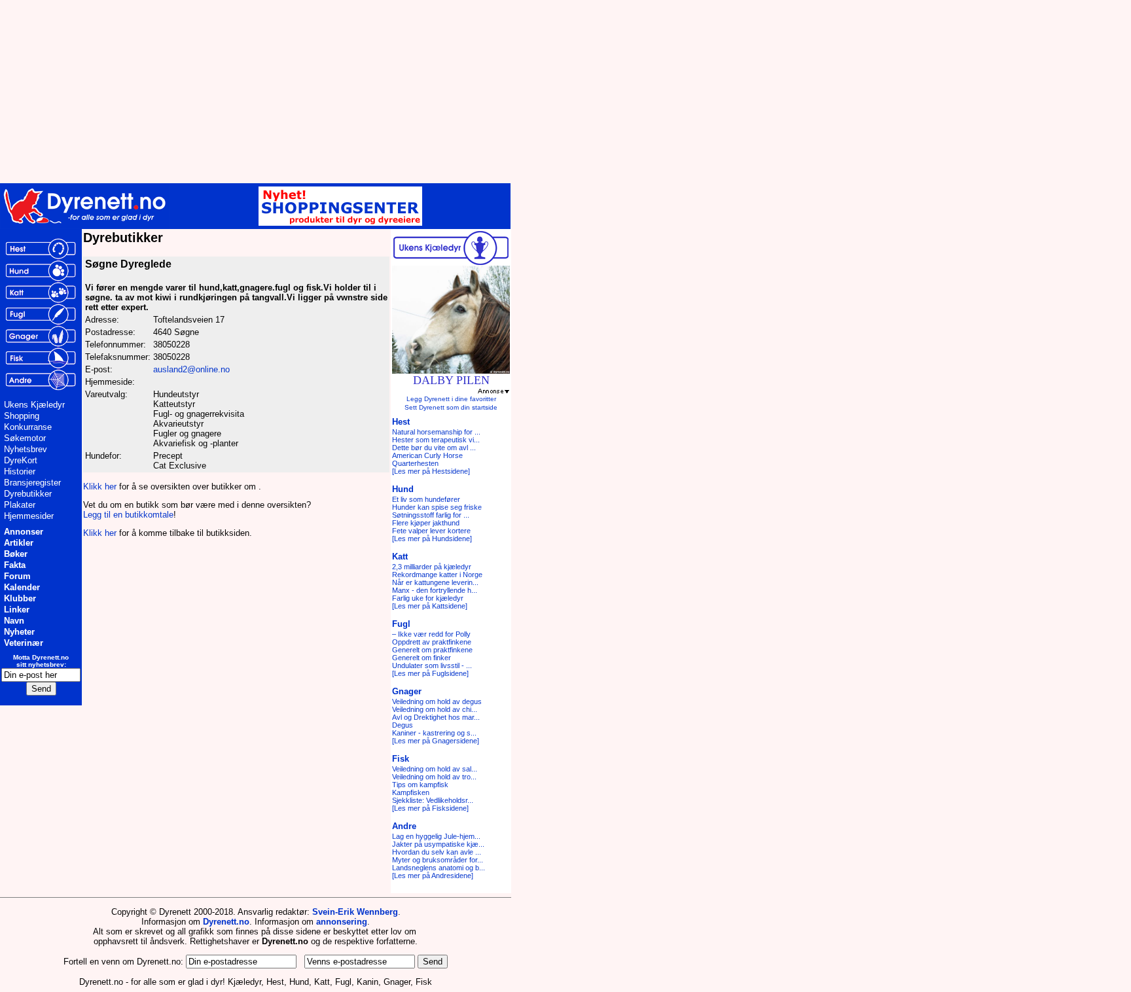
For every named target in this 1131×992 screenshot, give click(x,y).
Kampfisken (410, 792)
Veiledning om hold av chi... (434, 709)
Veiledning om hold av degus (437, 701)
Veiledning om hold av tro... (434, 777)
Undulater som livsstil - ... (432, 665)
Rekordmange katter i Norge (437, 574)
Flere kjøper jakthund (425, 523)
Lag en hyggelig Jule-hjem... (436, 836)
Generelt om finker (421, 658)
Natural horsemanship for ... (436, 432)
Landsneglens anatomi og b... (438, 868)
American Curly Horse (427, 455)
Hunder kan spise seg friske (437, 507)
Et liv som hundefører (426, 499)
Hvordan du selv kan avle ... (436, 852)
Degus (402, 725)
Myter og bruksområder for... (437, 860)
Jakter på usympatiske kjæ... (438, 844)
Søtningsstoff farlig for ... (430, 515)
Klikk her (100, 486)
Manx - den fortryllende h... (434, 590)
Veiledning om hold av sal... (434, 769)
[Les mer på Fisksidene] (430, 808)
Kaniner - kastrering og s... (434, 733)
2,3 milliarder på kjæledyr (431, 567)
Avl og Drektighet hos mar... (436, 717)
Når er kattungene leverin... (435, 582)
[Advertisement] (320, 91)
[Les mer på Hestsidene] (431, 471)
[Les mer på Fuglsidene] (430, 673)
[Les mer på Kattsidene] (429, 606)
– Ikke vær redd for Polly (431, 634)
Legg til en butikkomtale (128, 515)
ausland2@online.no (191, 369)
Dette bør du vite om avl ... (434, 448)
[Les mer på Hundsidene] (432, 538)
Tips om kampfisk (420, 784)
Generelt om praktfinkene (432, 650)
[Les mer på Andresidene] (432, 875)
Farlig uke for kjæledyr (427, 598)
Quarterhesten (415, 463)
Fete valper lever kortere (431, 531)
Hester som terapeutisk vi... (436, 440)
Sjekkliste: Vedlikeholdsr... (432, 800)
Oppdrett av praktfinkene (431, 642)
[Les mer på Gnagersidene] (435, 741)
